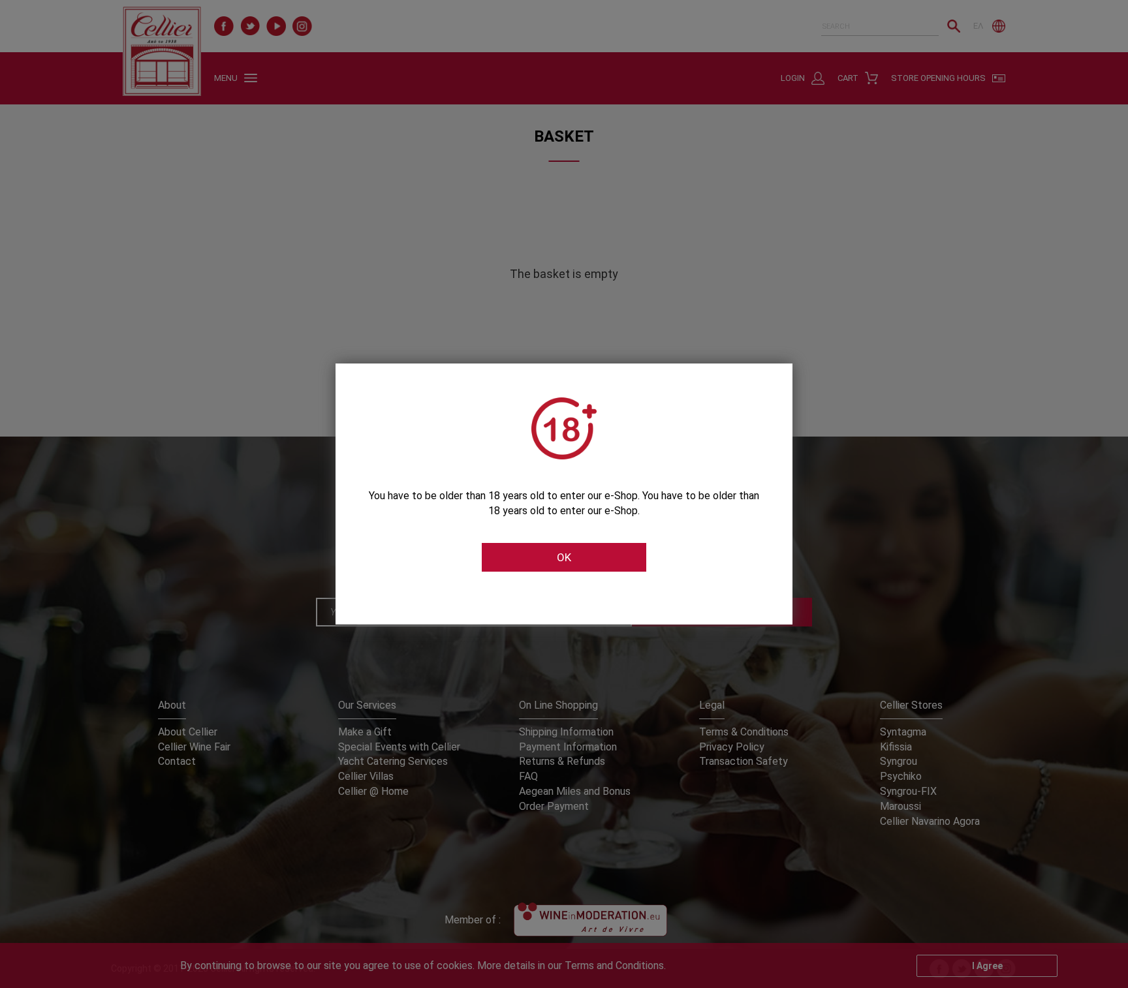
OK (564, 557)
